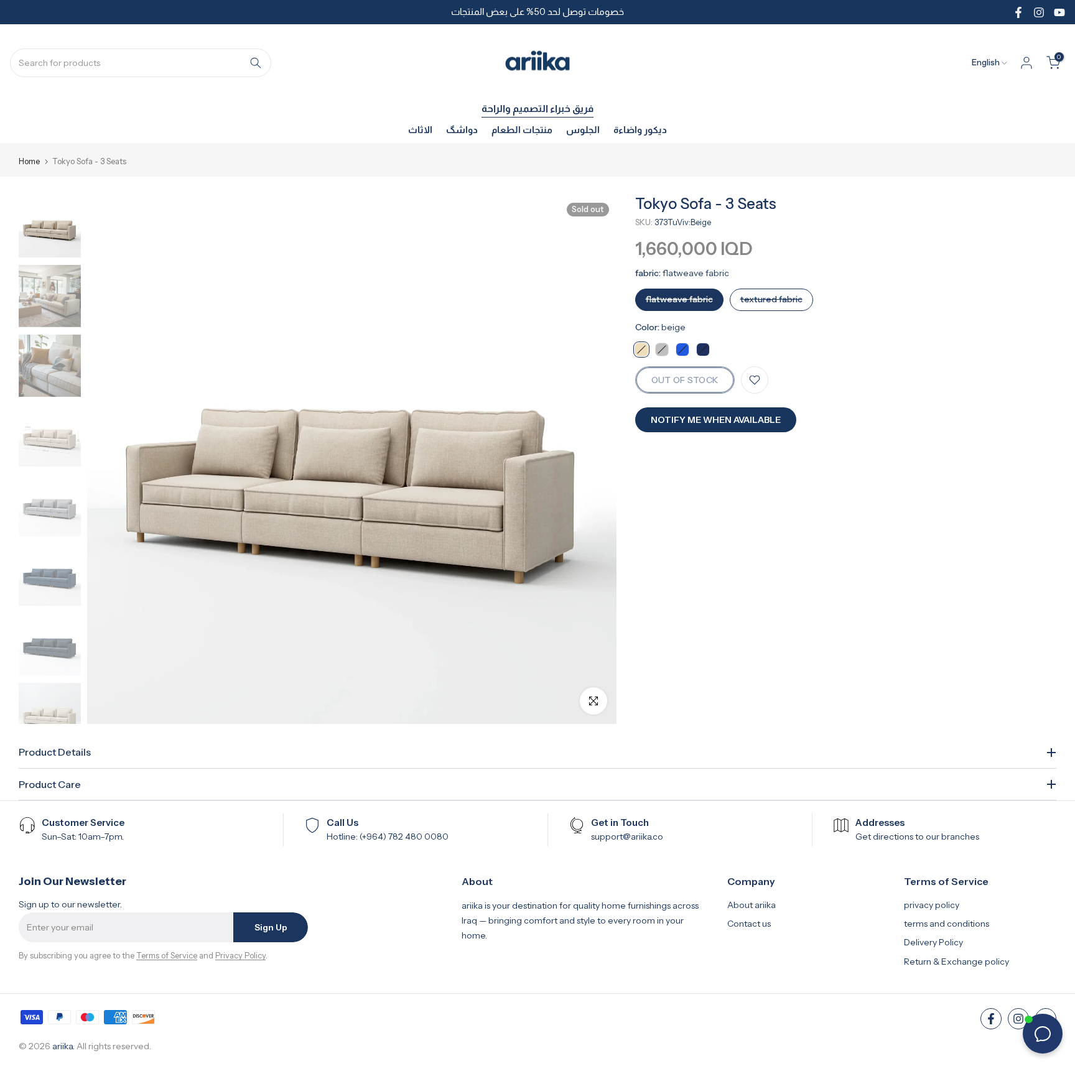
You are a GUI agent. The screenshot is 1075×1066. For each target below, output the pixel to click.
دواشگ (462, 130)
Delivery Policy (933, 942)
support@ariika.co (627, 836)
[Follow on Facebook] (1018, 12)
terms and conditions (946, 923)
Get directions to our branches (917, 836)
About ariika (751, 905)
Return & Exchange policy (956, 961)
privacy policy (931, 905)
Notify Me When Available (716, 419)
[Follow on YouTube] (1059, 12)
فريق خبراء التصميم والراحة (537, 108)
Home (29, 161)
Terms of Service (166, 955)
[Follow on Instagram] (1039, 12)
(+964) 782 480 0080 (404, 836)
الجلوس (583, 130)
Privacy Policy (240, 955)
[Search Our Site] (256, 62)
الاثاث (420, 130)
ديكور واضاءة (640, 130)
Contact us (749, 923)
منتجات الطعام (521, 130)
